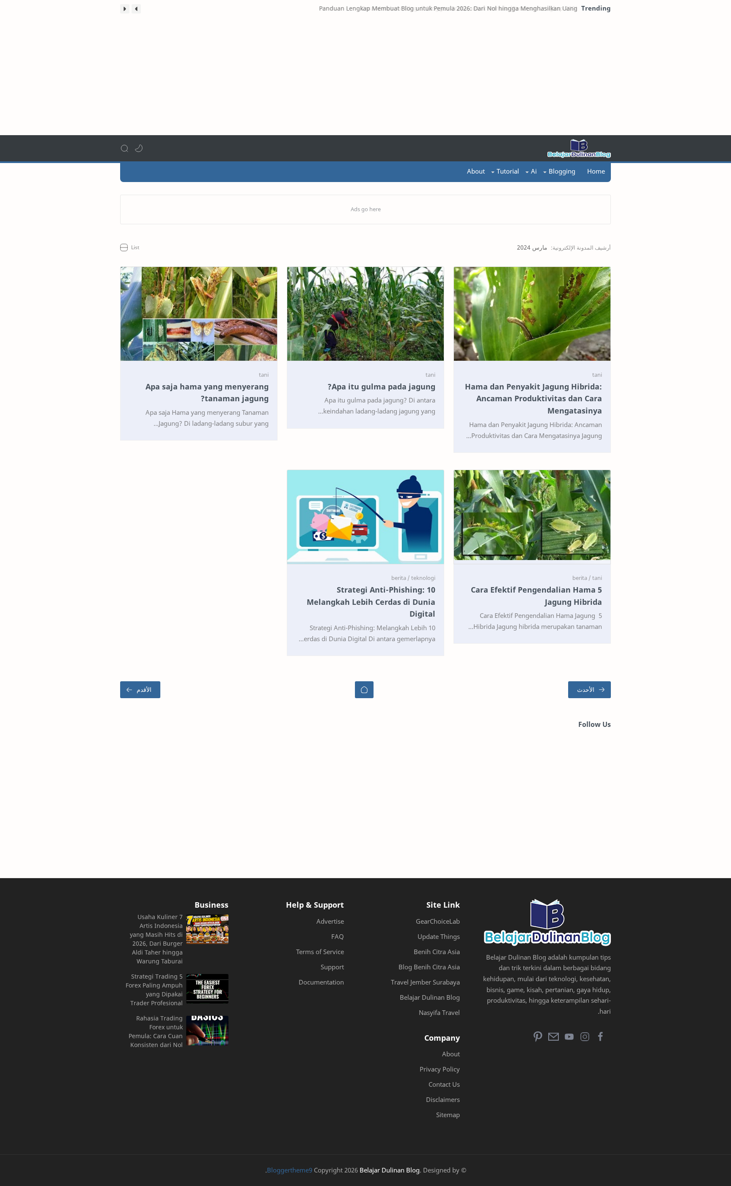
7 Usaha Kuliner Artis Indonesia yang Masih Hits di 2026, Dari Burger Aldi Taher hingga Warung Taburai (156, 939)
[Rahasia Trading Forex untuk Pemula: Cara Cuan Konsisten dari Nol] (207, 1030)
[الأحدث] (589, 689)
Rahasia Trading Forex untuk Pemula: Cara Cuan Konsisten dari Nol (156, 1031)
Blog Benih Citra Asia (429, 967)
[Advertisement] (365, 76)
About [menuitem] (476, 171)
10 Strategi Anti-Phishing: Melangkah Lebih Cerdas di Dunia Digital (371, 602)
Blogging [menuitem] (562, 171)
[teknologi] (423, 578)
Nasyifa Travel (439, 1012)
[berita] (581, 578)
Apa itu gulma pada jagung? (381, 386)
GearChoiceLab (438, 921)
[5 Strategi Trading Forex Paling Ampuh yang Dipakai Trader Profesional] (207, 989)
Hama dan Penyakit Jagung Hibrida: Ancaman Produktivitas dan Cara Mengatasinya (533, 398)
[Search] (124, 148)
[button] (136, 9)
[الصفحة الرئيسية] (364, 689)
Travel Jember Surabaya (425, 982)
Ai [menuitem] (534, 171)
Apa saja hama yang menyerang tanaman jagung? (207, 392)
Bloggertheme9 (289, 1170)
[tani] (597, 374)
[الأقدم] (140, 689)
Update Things (439, 936)
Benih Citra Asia (437, 951)
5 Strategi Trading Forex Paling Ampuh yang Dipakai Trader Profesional (154, 989)
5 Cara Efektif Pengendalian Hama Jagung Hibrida (536, 596)
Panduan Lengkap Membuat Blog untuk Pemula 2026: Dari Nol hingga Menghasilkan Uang (448, 8)
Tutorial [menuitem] (508, 171)
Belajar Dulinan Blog (430, 997)
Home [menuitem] (596, 171)
